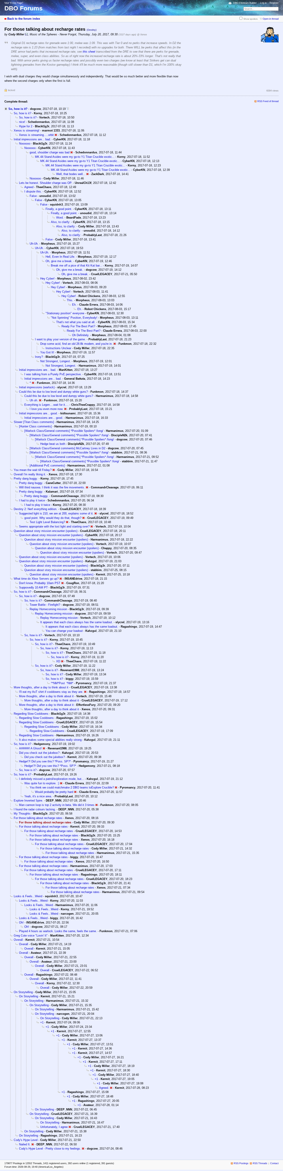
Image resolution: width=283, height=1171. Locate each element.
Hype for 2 (25, 126)
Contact (274, 1163)
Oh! (21, 922)
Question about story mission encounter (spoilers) (45, 531)
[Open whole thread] (68, 108)
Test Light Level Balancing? (47, 522)
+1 (42, 1022)
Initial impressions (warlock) (37, 387)
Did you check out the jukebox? (39, 752)
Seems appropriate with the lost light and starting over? (54, 526)
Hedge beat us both (52, 444)
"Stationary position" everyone (65, 313)
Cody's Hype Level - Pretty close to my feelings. (50, 1148)
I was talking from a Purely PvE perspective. (53, 374)
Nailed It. (25, 1144)
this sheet (89, 51)
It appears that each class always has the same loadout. (76, 622)
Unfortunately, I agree (54, 1127)
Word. (60, 217)
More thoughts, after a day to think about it (41, 687)
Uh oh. (34, 400)
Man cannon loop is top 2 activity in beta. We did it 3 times (56, 805)
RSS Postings (241, 1163)
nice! (22, 122)
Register (274, 3)
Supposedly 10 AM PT (33, 587)
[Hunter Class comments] (35, 426)
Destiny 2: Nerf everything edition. (35, 509)
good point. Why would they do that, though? (52, 518)
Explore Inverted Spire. (28, 800)
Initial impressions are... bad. (32, 139)
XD (58, 661)
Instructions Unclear (58, 348)
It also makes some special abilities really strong (50, 739)
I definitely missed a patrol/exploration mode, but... (51, 779)
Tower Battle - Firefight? (45, 604)
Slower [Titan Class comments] (34, 422)
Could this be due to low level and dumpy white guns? (53, 391)
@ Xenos (142, 34)
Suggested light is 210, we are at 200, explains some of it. (56, 513)
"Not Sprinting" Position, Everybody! (74, 317)
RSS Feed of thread (268, 101)
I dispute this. (33, 191)
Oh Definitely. (80, 335)
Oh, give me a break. (59, 261)
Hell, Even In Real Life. (60, 256)
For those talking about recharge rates (38, 818)
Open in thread (271, 18)
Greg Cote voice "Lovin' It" (31, 935)
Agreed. (104, 1087)
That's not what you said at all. (75, 322)
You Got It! (47, 352)
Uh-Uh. (34, 243)
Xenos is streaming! (26, 130)
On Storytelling (23, 992)
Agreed (28, 187)
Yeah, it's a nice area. (38, 796)
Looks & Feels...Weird (28, 896)
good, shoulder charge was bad (49, 152)
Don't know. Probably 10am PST (39, 583)
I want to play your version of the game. (60, 339)
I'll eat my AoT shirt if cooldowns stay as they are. (51, 691)
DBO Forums (23, 8)
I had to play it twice (32, 500)
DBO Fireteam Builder (245, 3)
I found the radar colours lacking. (35, 809)
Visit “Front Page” (13, 3)
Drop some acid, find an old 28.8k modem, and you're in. (76, 343)
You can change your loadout (64, 630)
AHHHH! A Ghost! (30, 748)
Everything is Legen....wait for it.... (46, 404)
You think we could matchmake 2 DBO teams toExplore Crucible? (72, 787)
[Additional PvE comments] (47, 465)
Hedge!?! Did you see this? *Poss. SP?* (45, 761)
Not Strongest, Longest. (55, 361)
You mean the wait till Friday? (33, 470)
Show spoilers (250, 19)
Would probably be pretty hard (54, 792)
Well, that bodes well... (70, 174)
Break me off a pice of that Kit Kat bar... (76, 265)
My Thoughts (22, 813)
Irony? (39, 356)
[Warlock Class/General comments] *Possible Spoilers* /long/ (63, 430)
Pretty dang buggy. (26, 478)
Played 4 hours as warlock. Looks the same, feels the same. (58, 931)
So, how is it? (17, 108)
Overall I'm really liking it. (30, 474)
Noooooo (24, 143)
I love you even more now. (46, 409)
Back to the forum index (23, 18)
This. (70, 300)
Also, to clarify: (60, 222)
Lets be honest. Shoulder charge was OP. (45, 183)
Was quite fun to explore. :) (41, 783)
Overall (18, 939)
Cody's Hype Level (26, 1140)
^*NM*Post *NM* (62, 683)
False (33, 196)
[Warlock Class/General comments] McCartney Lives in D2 (67, 448)
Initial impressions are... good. (38, 413)
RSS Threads (260, 1163)
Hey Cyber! (47, 278)
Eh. (74, 304)
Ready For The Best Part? (78, 326)
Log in (263, 3)
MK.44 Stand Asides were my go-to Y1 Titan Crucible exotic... (75, 156)
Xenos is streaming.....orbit (36, 135)
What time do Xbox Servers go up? (36, 578)
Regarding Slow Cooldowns (31, 713)
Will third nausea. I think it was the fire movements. (52, 487)
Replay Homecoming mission (48, 609)
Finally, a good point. (59, 209)
